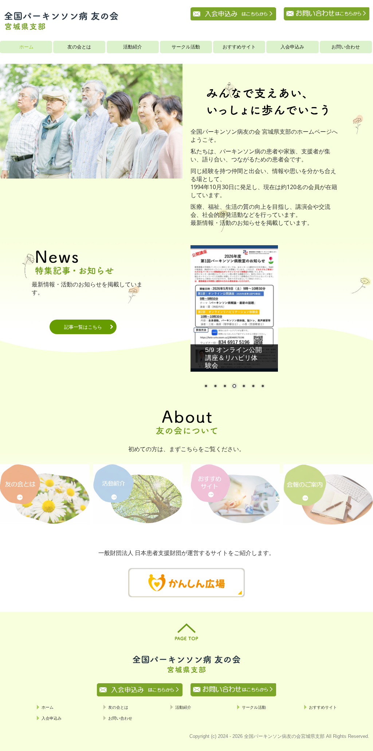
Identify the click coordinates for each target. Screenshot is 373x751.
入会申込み (292, 47)
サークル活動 (186, 47)
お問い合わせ (345, 47)
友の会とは (79, 47)
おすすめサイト (239, 47)
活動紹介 (132, 47)
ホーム (26, 47)
